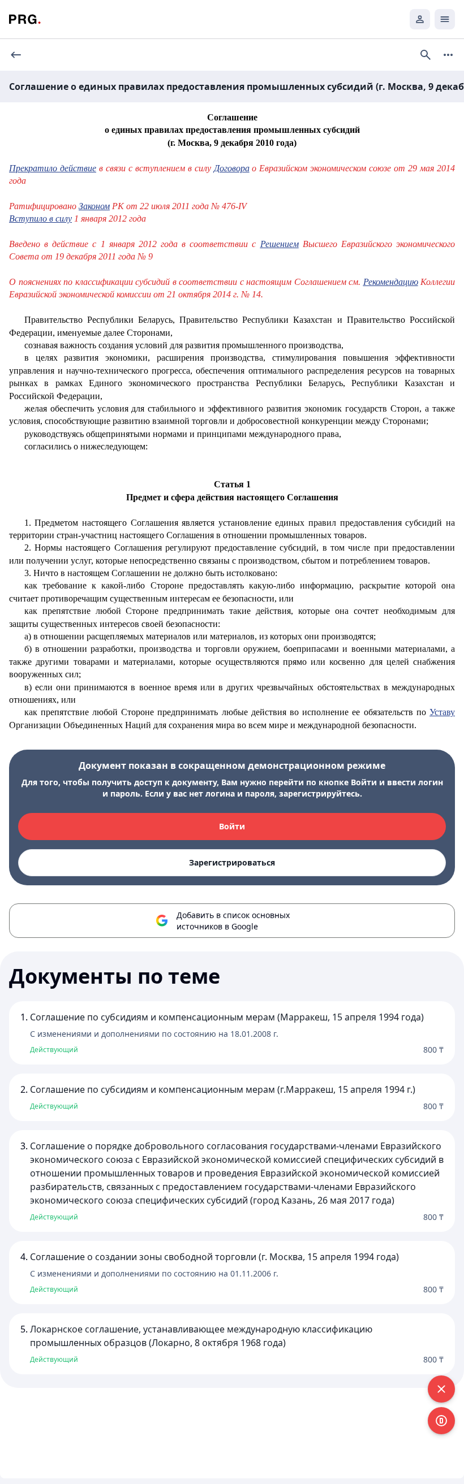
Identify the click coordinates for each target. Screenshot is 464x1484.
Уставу (442, 712)
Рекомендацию (390, 282)
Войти (232, 826)
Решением (279, 244)
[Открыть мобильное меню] (445, 19)
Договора (232, 168)
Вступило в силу (40, 218)
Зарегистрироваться (232, 862)
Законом (94, 206)
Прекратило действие (52, 168)
